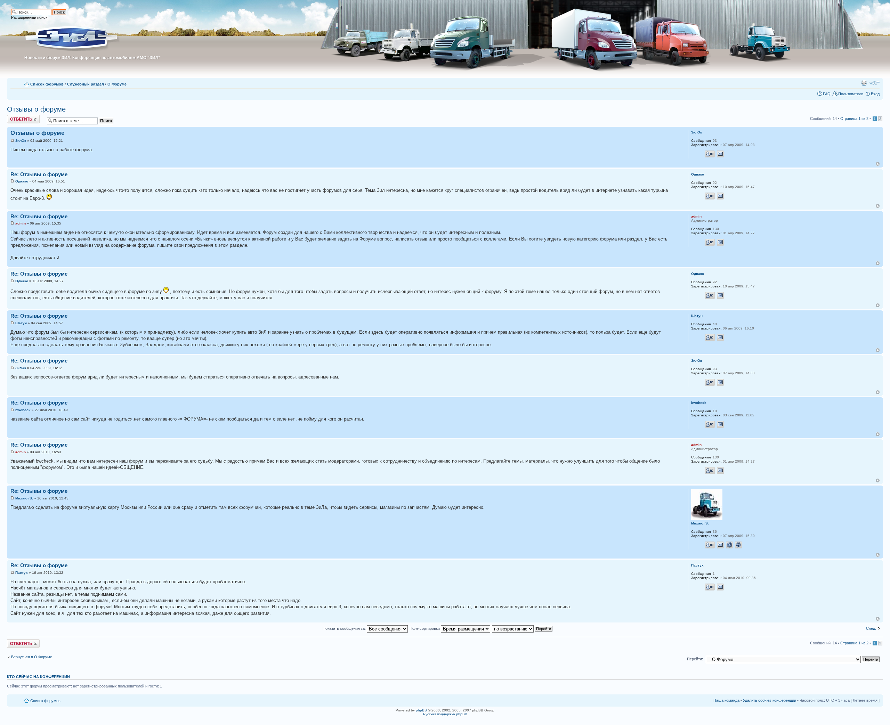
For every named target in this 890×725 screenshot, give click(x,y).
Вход (875, 94)
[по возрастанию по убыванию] (522, 628)
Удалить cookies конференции (769, 700)
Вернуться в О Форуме (31, 657)
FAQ (827, 94)
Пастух (21, 573)
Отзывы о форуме (36, 109)
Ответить (15, 117)
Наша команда (726, 700)
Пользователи (850, 94)
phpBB (421, 710)
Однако (21, 181)
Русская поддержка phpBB (445, 714)
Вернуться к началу (878, 164)
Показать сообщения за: (345, 628)
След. (871, 628)
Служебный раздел (85, 84)
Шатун (21, 323)
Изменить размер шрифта (874, 83)
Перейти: (695, 659)
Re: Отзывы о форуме (38, 174)
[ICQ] (738, 544)
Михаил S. (24, 498)
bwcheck (23, 410)
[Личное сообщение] (710, 153)
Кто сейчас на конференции (38, 677)
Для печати (864, 83)
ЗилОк (20, 140)
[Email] (720, 153)
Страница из (854, 118)
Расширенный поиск (29, 17)
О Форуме (117, 84)
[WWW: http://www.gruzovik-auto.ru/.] (729, 544)
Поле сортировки (425, 628)
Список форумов (47, 84)
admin (20, 223)
